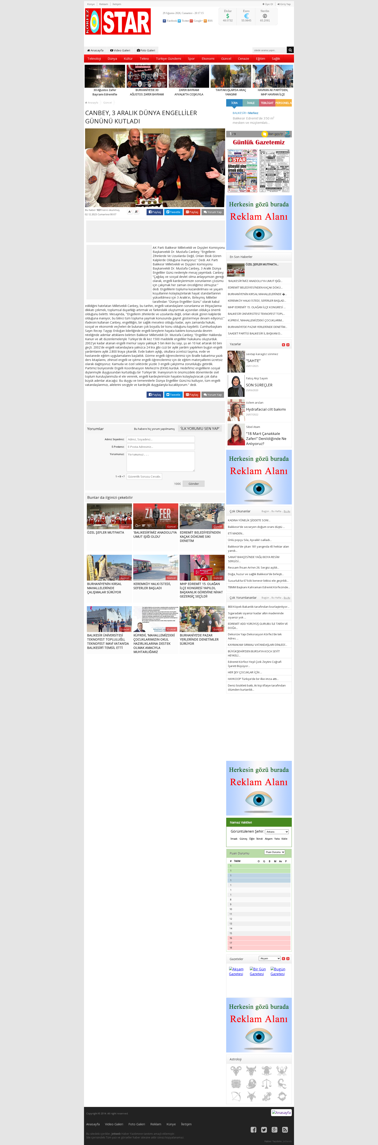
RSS (210, 20)
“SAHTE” (253, 360)
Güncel (226, 58)
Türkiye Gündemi (168, 58)
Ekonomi (208, 58)
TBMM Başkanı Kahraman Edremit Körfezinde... (259, 587)
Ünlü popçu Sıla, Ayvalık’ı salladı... (250, 540)
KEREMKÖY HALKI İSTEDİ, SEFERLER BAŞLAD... (257, 301)
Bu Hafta (276, 511)
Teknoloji (94, 58)
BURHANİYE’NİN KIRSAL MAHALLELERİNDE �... (257, 294)
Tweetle (174, 212)
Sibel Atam (253, 427)
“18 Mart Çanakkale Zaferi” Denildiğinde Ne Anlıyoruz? (266, 438)
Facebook (171, 20)
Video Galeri (121, 50)
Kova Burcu (266, 1096)
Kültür (128, 58)
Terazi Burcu (266, 1083)
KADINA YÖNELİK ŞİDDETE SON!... (249, 520)
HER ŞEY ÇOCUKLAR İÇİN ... (245, 672)
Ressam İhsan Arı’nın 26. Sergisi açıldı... (253, 567)
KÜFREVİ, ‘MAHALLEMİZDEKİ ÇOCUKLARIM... (256, 320)
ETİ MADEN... (236, 533)
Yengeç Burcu (281, 1071)
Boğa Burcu (251, 1071)
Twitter (185, 20)
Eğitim (260, 58)
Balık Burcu (281, 1096)
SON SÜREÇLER (259, 384)
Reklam (103, 4)
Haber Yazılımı (273, 1141)
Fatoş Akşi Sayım (257, 378)
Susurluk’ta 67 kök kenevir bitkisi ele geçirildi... (258, 581)
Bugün (265, 511)
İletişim (117, 4)
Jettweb (116, 1134)
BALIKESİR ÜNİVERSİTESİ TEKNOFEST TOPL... (256, 314)
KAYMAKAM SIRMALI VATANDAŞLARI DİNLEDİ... (257, 645)
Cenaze (243, 58)
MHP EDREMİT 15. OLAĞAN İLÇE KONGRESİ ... (257, 307)
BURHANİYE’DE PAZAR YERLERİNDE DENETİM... (257, 327)
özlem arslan (254, 402)
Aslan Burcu (236, 1083)
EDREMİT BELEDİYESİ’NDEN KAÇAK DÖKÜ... (255, 287)
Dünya (112, 58)
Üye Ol (268, 4)
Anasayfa (96, 50)
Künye (91, 4)
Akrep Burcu (281, 1083)
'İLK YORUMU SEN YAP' (200, 428)
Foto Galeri (147, 50)
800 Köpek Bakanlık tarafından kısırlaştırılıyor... (258, 607)
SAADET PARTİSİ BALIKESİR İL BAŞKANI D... (255, 333)
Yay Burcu (236, 1096)
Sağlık (276, 58)
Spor (191, 58)
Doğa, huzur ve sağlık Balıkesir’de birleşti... (256, 574)
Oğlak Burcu (251, 1096)
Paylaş (156, 212)
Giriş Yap (285, 4)
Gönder (194, 484)
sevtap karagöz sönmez (262, 354)
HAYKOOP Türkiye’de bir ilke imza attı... (253, 679)
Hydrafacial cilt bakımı (266, 409)
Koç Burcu (236, 1071)
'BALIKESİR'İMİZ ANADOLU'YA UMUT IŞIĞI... (255, 281)
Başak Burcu (251, 1083)
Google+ (198, 20)
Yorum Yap (214, 212)
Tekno (144, 58)
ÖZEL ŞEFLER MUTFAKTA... (262, 264)
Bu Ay (287, 511)
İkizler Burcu (266, 1071)
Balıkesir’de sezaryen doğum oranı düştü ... (256, 527)
